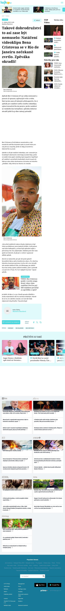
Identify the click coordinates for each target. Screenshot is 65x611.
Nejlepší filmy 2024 (19, 563)
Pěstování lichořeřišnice (41, 568)
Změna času (47, 563)
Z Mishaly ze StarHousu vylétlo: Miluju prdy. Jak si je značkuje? (52, 9)
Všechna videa (58, 20)
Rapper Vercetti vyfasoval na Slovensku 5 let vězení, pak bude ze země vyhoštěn (48, 499)
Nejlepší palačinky (33, 570)
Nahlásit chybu (7, 605)
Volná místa (6, 586)
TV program (39, 563)
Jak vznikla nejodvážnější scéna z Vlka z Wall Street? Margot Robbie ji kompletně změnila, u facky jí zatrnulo (17, 508)
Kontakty (20, 591)
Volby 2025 (55, 565)
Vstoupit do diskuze (12, 322)
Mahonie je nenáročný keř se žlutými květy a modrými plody (15, 546)
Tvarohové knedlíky (21, 570)
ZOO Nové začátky (23, 565)
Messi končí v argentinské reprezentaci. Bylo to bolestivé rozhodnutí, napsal (15, 420)
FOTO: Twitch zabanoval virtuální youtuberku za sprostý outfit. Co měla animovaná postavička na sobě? (58, 86)
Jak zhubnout (8, 563)
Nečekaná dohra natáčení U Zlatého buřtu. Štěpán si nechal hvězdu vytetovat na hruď (48, 428)
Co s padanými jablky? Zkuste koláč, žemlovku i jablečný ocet (15, 538)
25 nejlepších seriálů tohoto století (12, 490)
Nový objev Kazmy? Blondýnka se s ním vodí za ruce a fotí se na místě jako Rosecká (48, 507)
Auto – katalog (33, 565)
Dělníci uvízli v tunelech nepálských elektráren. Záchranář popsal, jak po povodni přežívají (15, 428)
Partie (53, 563)
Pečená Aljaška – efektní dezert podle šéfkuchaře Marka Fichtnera (47, 468)
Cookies (6, 598)
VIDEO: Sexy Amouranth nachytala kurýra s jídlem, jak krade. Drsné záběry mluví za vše (58, 65)
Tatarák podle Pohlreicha (20, 568)
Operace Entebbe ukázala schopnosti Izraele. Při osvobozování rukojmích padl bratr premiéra (16, 468)
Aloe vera (30, 568)
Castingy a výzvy (22, 589)
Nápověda (20, 598)
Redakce (20, 601)
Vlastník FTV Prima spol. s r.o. (9, 602)
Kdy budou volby (11, 565)
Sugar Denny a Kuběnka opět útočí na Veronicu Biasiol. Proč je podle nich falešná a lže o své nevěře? (13, 359)
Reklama (6, 589)
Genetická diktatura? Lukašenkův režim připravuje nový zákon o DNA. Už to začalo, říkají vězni (16, 412)
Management (21, 583)
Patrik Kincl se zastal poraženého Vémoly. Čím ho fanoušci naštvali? (41, 359)
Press (19, 586)
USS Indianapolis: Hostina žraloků (12, 450)
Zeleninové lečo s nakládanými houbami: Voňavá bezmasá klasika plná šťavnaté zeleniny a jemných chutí (47, 460)
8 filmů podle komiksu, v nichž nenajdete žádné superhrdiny (15, 499)
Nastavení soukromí (23, 605)
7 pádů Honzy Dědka (44, 565)
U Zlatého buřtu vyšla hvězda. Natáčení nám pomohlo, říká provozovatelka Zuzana (46, 420)
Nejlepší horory (30, 563)
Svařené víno (7, 568)
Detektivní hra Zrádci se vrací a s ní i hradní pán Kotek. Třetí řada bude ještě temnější (46, 412)
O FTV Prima (7, 583)
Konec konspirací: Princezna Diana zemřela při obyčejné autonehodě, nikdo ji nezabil (15, 459)
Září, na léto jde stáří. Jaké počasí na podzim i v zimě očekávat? (15, 530)
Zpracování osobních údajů (23, 595)
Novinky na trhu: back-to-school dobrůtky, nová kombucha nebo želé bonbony (46, 451)
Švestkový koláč (44, 570)
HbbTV (5, 591)
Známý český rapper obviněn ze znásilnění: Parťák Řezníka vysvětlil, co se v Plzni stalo (21, 9)
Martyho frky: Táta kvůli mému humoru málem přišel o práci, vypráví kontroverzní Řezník (48, 490)
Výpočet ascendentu (55, 568)
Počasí (58, 563)
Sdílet (37, 21)
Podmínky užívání (8, 594)
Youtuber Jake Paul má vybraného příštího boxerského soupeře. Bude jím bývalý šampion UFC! (58, 79)
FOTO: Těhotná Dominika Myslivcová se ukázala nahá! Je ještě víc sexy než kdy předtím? (58, 72)
